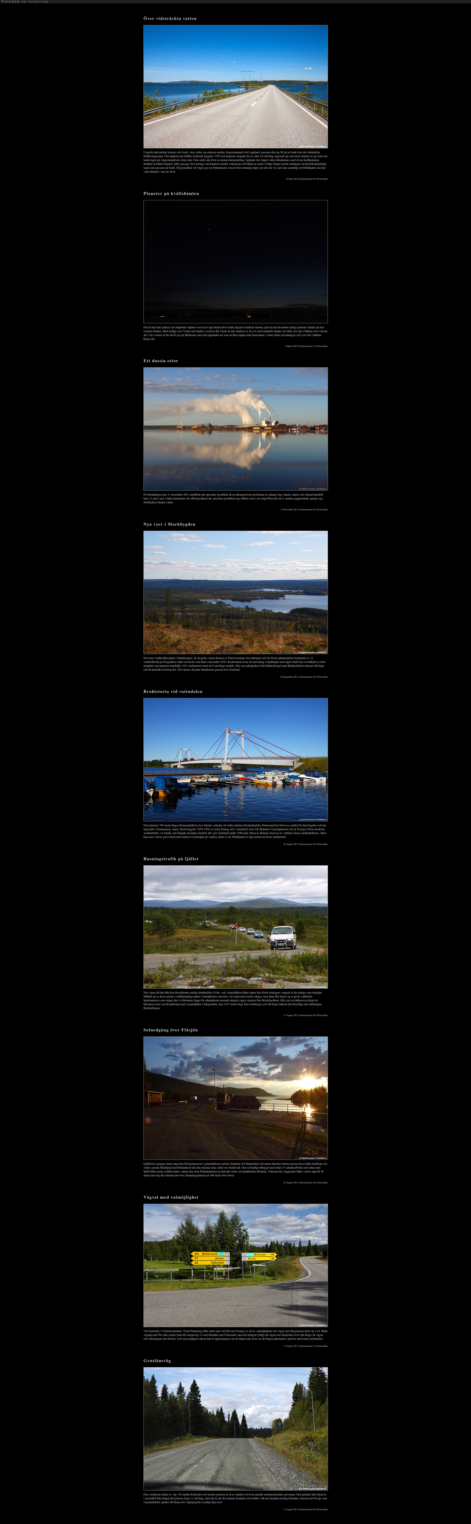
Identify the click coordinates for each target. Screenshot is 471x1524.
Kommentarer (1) (308, 346)
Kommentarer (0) (308, 178)
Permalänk (322, 178)
